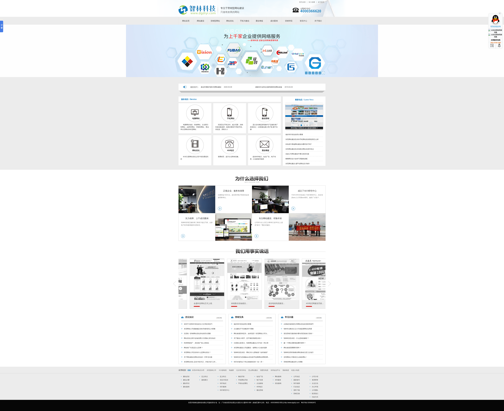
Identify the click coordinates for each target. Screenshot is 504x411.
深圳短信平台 (275, 370)
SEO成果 (296, 383)
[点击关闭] (499, 13)
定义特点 (204, 376)
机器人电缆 (295, 370)
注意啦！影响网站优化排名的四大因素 (197, 333)
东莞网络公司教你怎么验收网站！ (295, 357)
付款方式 (315, 397)
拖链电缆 (286, 370)
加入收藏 (312, 2)
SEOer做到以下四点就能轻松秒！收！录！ (249, 362)
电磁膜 (231, 370)
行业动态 (296, 386)
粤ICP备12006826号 (308, 402)
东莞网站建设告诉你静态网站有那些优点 (299, 149)
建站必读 (186, 376)
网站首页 (186, 20)
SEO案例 (223, 386)
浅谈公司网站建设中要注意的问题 (297, 154)
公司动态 (296, 376)
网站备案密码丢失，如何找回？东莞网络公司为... (251, 333)
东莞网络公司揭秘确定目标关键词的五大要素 (199, 328)
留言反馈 (302, 2)
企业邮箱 (260, 383)
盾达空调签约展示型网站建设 (211, 87)
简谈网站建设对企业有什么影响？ (304, 128)
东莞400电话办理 (198, 370)
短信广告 (260, 376)
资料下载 (296, 390)
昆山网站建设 (253, 370)
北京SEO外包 (241, 370)
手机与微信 (244, 20)
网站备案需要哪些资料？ (292, 347)
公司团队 (315, 390)
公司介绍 (315, 376)
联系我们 (315, 393)
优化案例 (278, 383)
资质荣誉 (315, 380)
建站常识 (186, 383)
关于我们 (318, 20)
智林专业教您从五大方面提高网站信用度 (298, 328)
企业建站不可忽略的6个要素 (244, 328)
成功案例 (274, 20)
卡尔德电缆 (223, 370)
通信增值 (259, 20)
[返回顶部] (499, 45)
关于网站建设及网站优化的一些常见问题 (198, 357)
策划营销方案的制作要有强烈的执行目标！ (299, 333)
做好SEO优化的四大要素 (294, 134)
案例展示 (204, 380)
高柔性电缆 (264, 370)
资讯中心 (303, 20)
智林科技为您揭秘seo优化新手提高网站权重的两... (251, 357)
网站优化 (230, 20)
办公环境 (315, 386)
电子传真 (260, 380)
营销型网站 (215, 20)
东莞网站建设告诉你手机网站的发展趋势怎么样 (302, 139)
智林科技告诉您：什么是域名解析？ (296, 338)
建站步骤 (186, 380)
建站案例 (186, 386)
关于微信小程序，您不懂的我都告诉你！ (248, 338)
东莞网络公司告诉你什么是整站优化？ (197, 352)
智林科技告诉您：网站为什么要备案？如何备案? (251, 352)
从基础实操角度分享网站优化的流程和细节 (299, 324)
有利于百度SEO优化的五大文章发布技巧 (198, 324)
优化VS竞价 (224, 380)
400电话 (259, 386)
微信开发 (241, 376)
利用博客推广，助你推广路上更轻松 (196, 343)
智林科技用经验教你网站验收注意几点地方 (299, 352)
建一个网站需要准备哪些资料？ (295, 343)
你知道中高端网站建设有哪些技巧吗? (298, 144)
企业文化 (315, 383)
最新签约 (296, 380)
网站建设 (200, 20)
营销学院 (288, 20)
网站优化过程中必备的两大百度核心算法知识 (199, 338)
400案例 (278, 380)
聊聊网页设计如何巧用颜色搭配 (296, 158)
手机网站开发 (243, 380)
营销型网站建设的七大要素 (293, 362)
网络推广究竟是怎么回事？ (193, 347)
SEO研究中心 (224, 390)
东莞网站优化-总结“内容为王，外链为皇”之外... (200, 362)
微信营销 (260, 390)
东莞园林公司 (211, 370)
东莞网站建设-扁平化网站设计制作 (297, 163)
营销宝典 (296, 393)
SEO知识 (223, 383)
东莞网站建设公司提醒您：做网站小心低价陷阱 (250, 347)
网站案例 (278, 376)
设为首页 (321, 2)
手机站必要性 (243, 383)
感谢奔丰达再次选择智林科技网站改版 (268, 87)
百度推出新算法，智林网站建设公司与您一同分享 (251, 343)
